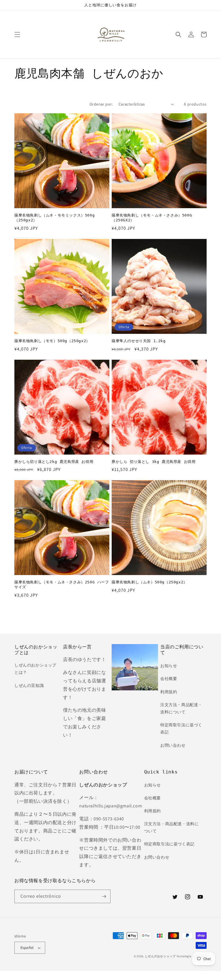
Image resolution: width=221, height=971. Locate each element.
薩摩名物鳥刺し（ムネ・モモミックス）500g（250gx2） (54, 217)
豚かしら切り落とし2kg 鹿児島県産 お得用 (53, 461)
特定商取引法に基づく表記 (181, 728)
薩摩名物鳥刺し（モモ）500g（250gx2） (52, 341)
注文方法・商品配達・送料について (181, 708)
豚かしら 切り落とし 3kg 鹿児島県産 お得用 (153, 461)
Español (27, 947)
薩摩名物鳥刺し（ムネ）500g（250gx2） (149, 582)
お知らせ (168, 665)
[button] (17, 34)
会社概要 (168, 678)
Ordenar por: (101, 104)
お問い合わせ (173, 745)
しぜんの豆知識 (29, 685)
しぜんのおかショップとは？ (35, 668)
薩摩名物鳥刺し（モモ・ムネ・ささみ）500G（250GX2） (152, 217)
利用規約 (168, 691)
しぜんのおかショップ (160, 956)
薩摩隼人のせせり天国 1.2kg (139, 341)
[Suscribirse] (104, 896)
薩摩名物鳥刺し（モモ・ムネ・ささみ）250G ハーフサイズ (61, 584)
